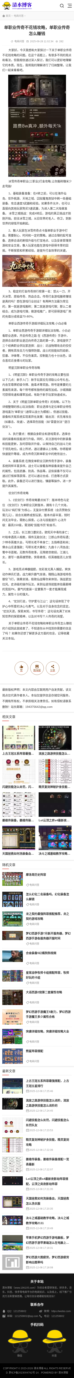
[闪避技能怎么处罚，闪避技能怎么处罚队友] (18, 771)
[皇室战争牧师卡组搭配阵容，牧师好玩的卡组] (12, 977)
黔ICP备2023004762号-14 (24, 1372)
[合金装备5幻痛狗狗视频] (12, 958)
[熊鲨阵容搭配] (12, 1056)
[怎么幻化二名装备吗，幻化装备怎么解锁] (12, 899)
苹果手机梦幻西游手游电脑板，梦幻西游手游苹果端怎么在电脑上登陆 (47, 1242)
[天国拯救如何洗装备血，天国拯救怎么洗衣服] (18, 838)
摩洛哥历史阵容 (36, 874)
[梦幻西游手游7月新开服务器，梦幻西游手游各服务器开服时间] (12, 938)
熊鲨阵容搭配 (34, 1051)
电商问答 (19, 15)
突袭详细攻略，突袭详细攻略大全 (47, 1031)
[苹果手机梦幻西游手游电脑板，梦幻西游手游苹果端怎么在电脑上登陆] (12, 1242)
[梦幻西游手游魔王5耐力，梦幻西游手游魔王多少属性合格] (12, 1017)
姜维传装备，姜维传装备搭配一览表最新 (28, 820)
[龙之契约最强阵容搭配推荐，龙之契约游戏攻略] (12, 919)
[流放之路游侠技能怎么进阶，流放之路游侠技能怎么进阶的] (55, 738)
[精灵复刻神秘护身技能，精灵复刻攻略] (55, 771)
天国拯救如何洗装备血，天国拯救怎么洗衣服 (31, 853)
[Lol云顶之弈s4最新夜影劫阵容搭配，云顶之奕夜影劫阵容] (55, 804)
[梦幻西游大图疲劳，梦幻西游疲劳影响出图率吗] (12, 1262)
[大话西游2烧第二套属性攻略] (12, 997)
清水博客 (17, 5)
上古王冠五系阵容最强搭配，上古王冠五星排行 (32, 753)
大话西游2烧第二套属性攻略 (44, 992)
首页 (8, 15)
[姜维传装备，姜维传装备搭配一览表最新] (18, 804)
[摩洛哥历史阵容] (12, 879)
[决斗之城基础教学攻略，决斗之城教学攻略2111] (55, 838)
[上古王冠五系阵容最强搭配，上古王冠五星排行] (18, 738)
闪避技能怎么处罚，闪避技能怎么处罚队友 (29, 786)
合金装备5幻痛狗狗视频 (41, 953)
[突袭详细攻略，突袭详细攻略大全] (12, 1036)
